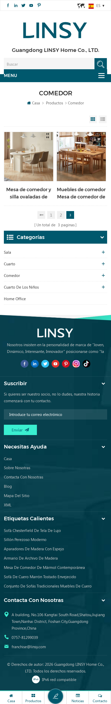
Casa (36, 102)
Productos (54, 102)
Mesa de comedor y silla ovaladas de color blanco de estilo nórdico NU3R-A (28, 193)
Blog (8, 486)
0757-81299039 (25, 637)
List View (103, 119)
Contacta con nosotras (23, 476)
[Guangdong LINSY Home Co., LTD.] (55, 28)
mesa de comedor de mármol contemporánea (44, 567)
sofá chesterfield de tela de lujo (32, 530)
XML (7, 504)
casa (8, 458)
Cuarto (9, 263)
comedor (12, 275)
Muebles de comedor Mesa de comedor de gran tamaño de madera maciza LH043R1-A (81, 193)
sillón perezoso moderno (25, 539)
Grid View (93, 119)
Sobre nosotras (17, 467)
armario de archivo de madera (31, 558)
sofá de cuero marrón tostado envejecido (40, 576)
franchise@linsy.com (29, 646)
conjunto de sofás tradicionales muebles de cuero (48, 586)
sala (7, 252)
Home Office (15, 298)
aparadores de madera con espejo (34, 548)
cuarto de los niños (21, 287)
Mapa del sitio (16, 495)
